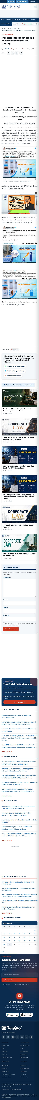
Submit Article (25, 1068)
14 (24, 937)
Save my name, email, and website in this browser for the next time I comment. (20, 624)
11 (9, 937)
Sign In (33, 1)
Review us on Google (14, 376)
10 (4, 937)
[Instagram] (22, 1037)
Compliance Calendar (8, 1074)
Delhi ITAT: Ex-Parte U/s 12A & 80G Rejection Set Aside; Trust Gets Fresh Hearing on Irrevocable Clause (19, 738)
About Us (23, 1065)
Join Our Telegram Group (15, 371)
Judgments (5, 1071)
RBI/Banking (24, 1051)
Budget (17, 19)
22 (29, 941)
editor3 (6, 49)
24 (4, 944)
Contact (23, 1074)
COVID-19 (15, 350)
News (19, 28)
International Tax (7, 1057)
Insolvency (24, 1054)
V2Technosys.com (7, 1086)
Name (5, 600)
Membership (25, 1077)
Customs (4, 1051)
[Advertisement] (19, 84)
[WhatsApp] (26, 1037)
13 (19, 937)
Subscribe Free (9, 980)
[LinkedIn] (17, 1037)
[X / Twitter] (8, 1037)
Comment (7, 577)
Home (2, 19)
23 (35, 941)
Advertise (24, 1071)
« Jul (3, 951)
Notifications (5, 1065)
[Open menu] (35, 6)
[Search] (37, 20)
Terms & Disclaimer (16, 1089)
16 (34, 937)
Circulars (4, 1068)
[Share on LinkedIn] (12, 53)
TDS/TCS (4, 1054)
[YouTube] (13, 1037)
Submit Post (23, 1)
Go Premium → (19, 702)
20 (19, 941)
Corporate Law (11, 28)
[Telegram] (31, 1037)
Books (12, 1)
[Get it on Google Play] (12, 1015)
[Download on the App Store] (26, 1015)
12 (14, 937)
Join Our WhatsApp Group (16, 366)
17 (4, 941)
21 (24, 941)
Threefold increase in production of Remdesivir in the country (18, 40)
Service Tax (25, 19)
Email (5, 608)
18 (9, 941)
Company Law (25, 1046)
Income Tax (9, 19)
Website (6, 615)
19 (14, 941)
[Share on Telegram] (21, 53)
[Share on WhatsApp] (17, 53)
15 (29, 937)
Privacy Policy (5, 1089)
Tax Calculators (6, 1077)
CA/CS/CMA (24, 1057)
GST (3, 1048)
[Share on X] (8, 53)
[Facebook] (3, 1037)
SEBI (22, 1048)
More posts (6, 751)
